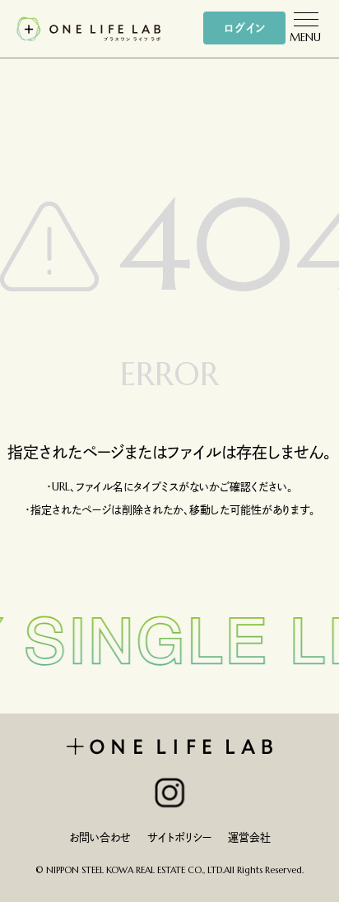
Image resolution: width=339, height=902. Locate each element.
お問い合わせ (100, 837)
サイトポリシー (179, 837)
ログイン (245, 28)
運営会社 (249, 837)
